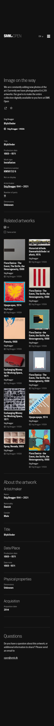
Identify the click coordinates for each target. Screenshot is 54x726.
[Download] (6, 108)
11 (5, 195)
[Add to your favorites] (12, 108)
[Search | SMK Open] (12, 36)
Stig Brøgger (10, 186)
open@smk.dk (11, 657)
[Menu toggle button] (49, 36)
